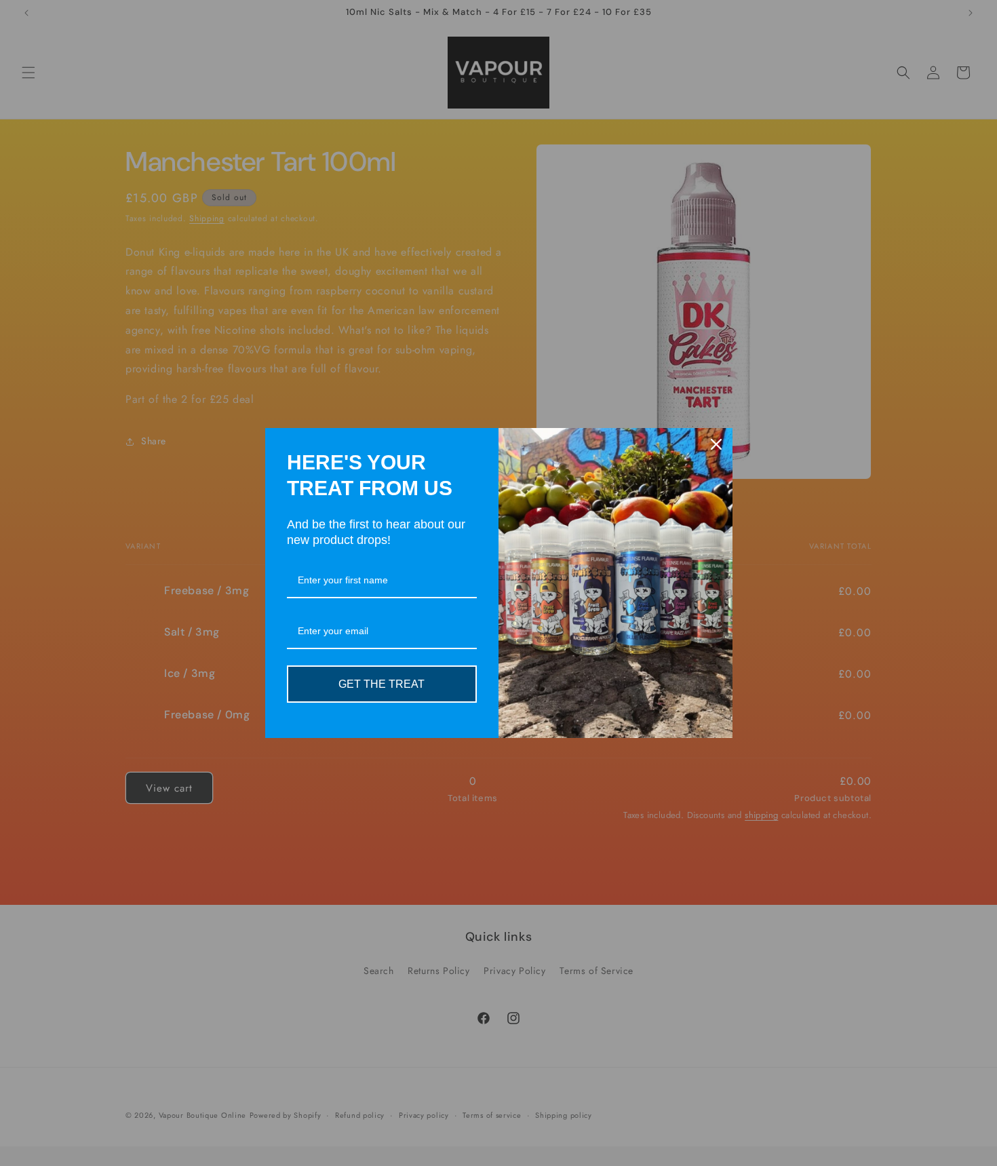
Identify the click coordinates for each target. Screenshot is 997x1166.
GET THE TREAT (381, 684)
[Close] (716, 444)
